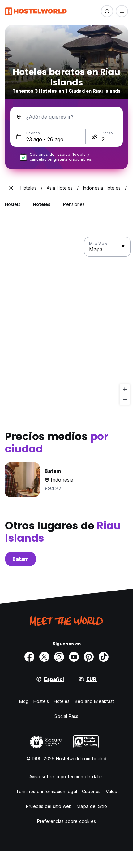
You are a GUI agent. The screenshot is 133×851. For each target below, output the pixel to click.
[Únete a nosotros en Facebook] (29, 657)
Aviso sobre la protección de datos (66, 776)
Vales (111, 791)
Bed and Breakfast (94, 701)
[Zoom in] (125, 389)
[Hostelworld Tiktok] (104, 657)
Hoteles (62, 701)
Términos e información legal (46, 791)
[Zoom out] (125, 400)
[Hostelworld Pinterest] (89, 657)
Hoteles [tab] (42, 204)
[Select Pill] (107, 11)
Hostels (41, 701)
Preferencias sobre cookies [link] (66, 821)
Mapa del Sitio (92, 806)
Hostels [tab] (12, 204)
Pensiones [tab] (74, 204)
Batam (20, 559)
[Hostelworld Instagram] (59, 657)
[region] (66, 321)
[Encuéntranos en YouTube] (74, 657)
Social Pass (66, 716)
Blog (23, 701)
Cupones (91, 791)
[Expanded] (11, 188)
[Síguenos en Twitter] (44, 657)
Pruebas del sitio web (49, 806)
